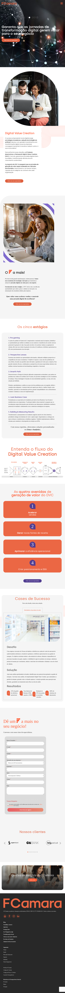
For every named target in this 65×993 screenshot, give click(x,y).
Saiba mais (32, 880)
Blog (4, 922)
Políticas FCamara (7, 967)
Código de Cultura (7, 970)
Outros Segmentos (7, 961)
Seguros (5, 957)
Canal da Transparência (8, 975)
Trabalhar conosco (7, 924)
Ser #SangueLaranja (8, 931)
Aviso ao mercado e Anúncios (10, 936)
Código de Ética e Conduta (9, 972)
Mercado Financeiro (7, 954)
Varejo (4, 949)
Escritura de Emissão (8, 939)
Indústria (5, 959)
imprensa (5, 927)
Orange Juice (6, 929)
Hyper (4, 984)
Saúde (4, 952)
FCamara (5, 981)
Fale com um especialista (10, 40)
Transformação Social (8, 934)
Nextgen (5, 986)
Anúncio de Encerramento (9, 941)
